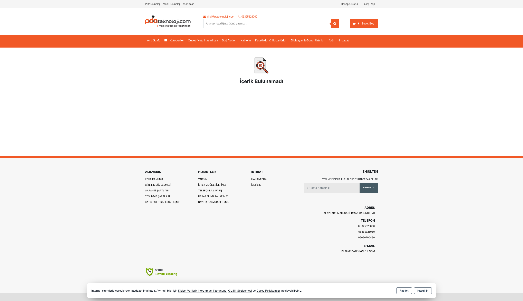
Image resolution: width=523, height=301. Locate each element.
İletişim (256, 184)
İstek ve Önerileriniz (212, 184)
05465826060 (366, 231)
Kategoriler (176, 40)
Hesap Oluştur (349, 4)
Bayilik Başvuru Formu (213, 201)
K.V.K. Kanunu (154, 179)
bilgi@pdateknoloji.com (358, 251)
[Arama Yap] (335, 23)
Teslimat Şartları (157, 196)
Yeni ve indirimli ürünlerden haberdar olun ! (350, 179)
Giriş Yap (369, 4)
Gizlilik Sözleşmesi (158, 184)
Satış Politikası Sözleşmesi (163, 201)
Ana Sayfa (153, 40)
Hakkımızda (259, 179)
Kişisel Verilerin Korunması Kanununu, (202, 290)
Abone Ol (369, 187)
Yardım (203, 179)
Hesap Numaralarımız (213, 196)
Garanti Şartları (157, 190)
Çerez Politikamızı (268, 290)
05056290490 (366, 237)
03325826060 (366, 226)
